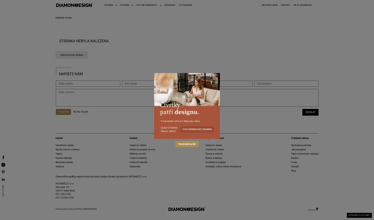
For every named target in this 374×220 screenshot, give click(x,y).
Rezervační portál (187, 144)
